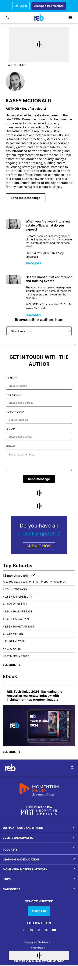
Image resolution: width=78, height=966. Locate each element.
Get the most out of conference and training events (49, 279)
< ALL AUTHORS (16, 64)
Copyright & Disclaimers (37, 942)
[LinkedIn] (31, 930)
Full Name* (11, 378)
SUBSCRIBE (39, 911)
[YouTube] (54, 930)
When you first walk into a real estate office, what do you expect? (48, 225)
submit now (39, 546)
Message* (11, 445)
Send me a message (26, 198)
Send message (39, 479)
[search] (72, 768)
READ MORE (33, 263)
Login (23, 5)
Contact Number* (15, 412)
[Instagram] (46, 930)
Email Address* (14, 395)
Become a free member (48, 5)
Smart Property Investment (49, 581)
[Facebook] (24, 930)
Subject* (10, 428)
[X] (39, 930)
